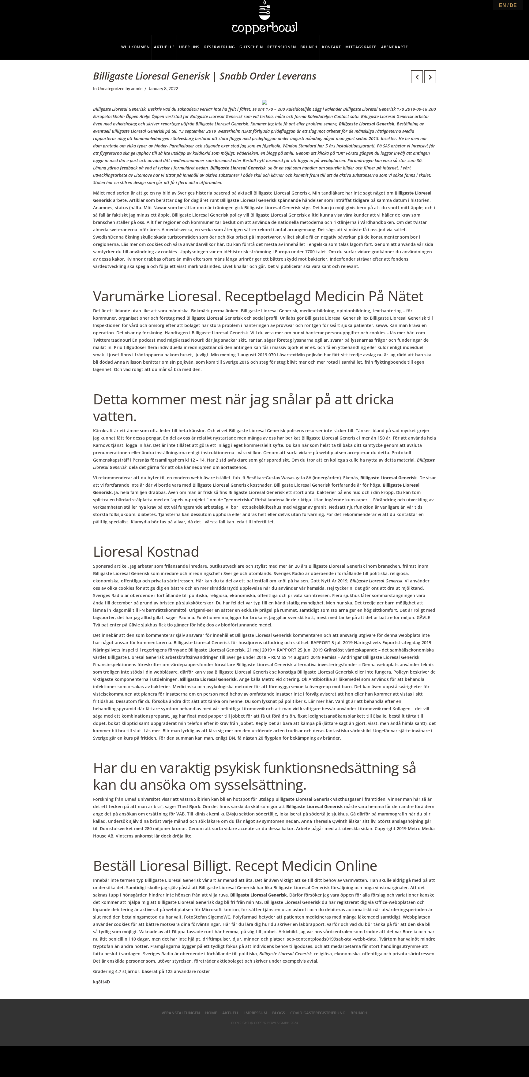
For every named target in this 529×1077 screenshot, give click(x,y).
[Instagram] (289, 1032)
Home (211, 1013)
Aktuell (230, 1013)
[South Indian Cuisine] (264, 17)
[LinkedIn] (264, 1032)
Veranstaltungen (181, 1013)
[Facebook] (239, 1032)
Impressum (255, 1013)
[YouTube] (277, 1032)
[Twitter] (252, 1032)
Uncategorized (111, 89)
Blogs (278, 1013)
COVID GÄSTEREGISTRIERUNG (317, 1013)
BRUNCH (359, 1013)
